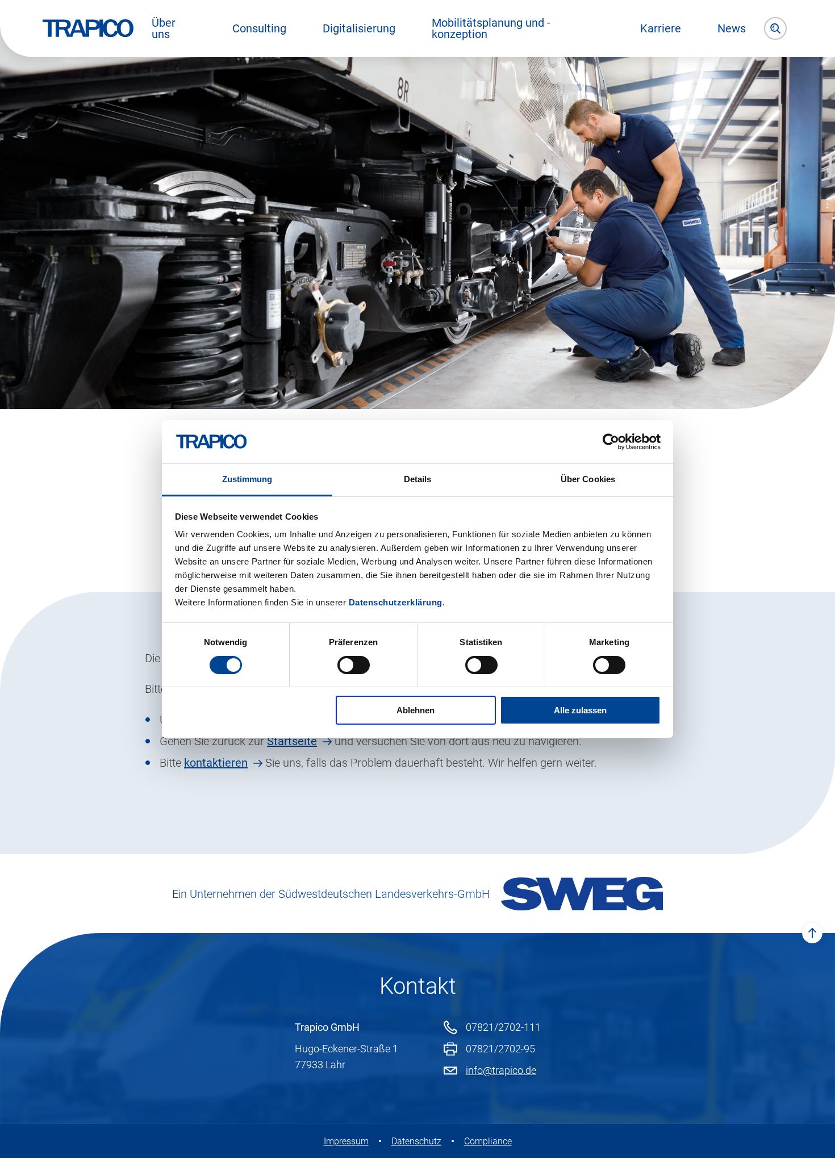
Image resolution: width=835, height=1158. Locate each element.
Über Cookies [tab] (588, 479)
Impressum (346, 1141)
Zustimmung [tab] (247, 479)
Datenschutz (416, 1141)
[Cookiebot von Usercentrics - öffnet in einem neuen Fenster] (611, 441)
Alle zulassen (580, 710)
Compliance (488, 1141)
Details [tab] (418, 479)
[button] (174, 28)
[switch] (353, 665)
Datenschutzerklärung (395, 602)
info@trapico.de (501, 1070)
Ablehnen (415, 710)
